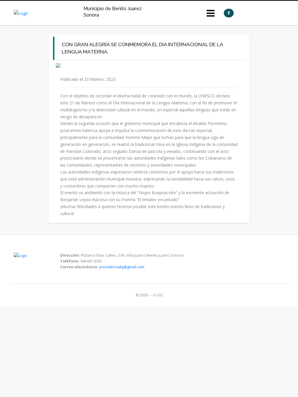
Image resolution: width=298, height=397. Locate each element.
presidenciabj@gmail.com (121, 266)
